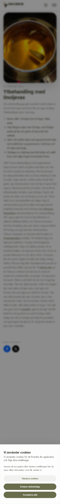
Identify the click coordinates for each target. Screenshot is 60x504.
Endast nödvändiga (30, 486)
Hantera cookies (30, 478)
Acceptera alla (30, 495)
